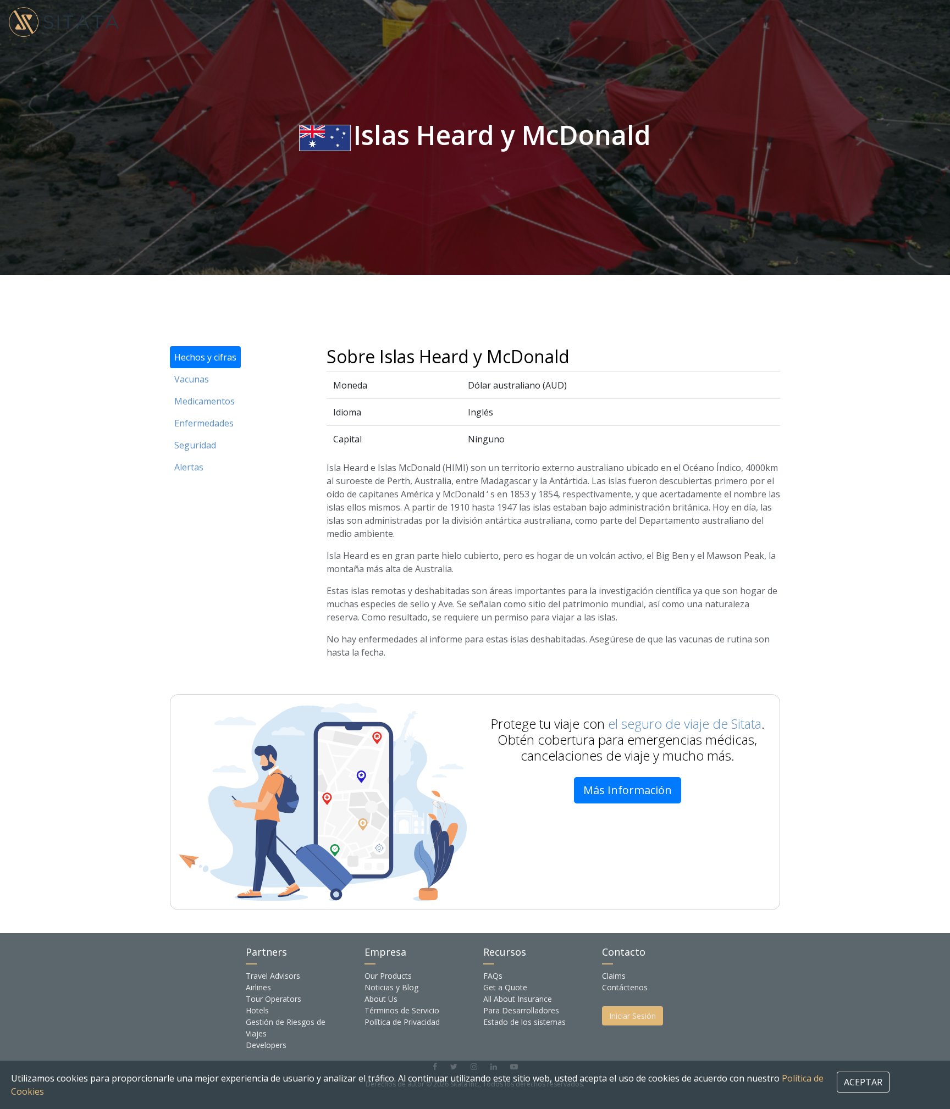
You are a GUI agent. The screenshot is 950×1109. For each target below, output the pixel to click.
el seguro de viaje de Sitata (684, 723)
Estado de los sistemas (524, 1022)
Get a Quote (505, 987)
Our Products (388, 976)
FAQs (492, 976)
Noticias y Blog (391, 987)
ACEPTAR (863, 1082)
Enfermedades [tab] (204, 423)
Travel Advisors (273, 976)
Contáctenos (625, 987)
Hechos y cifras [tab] (205, 357)
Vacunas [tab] (191, 379)
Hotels (257, 1010)
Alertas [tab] (188, 467)
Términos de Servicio (401, 1010)
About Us (380, 999)
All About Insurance (517, 999)
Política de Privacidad (402, 1022)
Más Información (627, 790)
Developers (266, 1045)
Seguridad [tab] (195, 445)
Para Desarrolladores (521, 1010)
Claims (614, 976)
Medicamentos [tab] (204, 401)
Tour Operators (273, 999)
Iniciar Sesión (632, 1016)
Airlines (258, 987)
